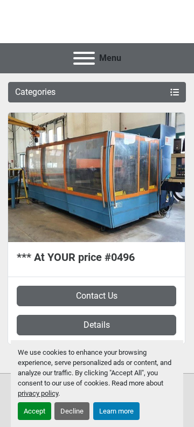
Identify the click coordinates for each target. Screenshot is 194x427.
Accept (34, 411)
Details (97, 325)
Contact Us (96, 296)
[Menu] (84, 58)
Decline (72, 411)
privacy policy (38, 393)
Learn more (116, 411)
